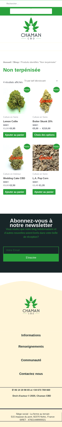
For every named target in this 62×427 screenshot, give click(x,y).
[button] (31, 46)
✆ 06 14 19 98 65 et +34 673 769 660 (31, 390)
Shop (16, 62)
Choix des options (44, 134)
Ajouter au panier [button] (14, 134)
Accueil (7, 62)
